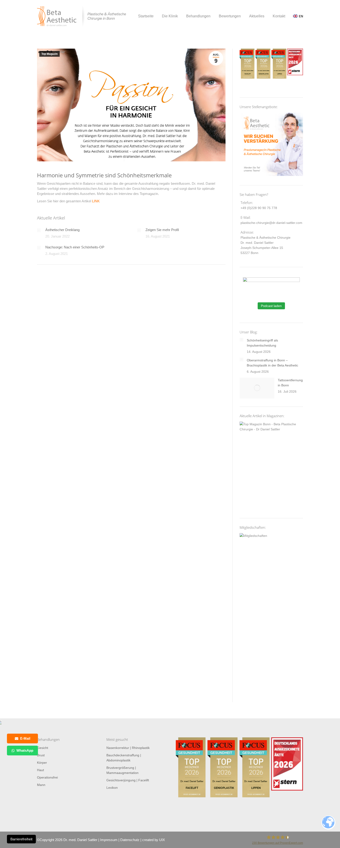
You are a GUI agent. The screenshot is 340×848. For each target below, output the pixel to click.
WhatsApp (24, 750)
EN (301, 16)
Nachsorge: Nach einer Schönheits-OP (74, 247)
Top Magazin (49, 54)
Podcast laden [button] (271, 306)
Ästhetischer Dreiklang (62, 230)
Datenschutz (129, 840)
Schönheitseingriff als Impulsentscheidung (262, 342)
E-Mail (25, 738)
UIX (162, 840)
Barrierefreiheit (21, 839)
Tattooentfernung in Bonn (290, 382)
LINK (96, 201)
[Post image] (39, 230)
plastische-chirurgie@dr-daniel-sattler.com (271, 223)
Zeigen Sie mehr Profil (162, 230)
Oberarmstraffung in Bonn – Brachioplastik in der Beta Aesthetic (272, 362)
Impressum (108, 840)
